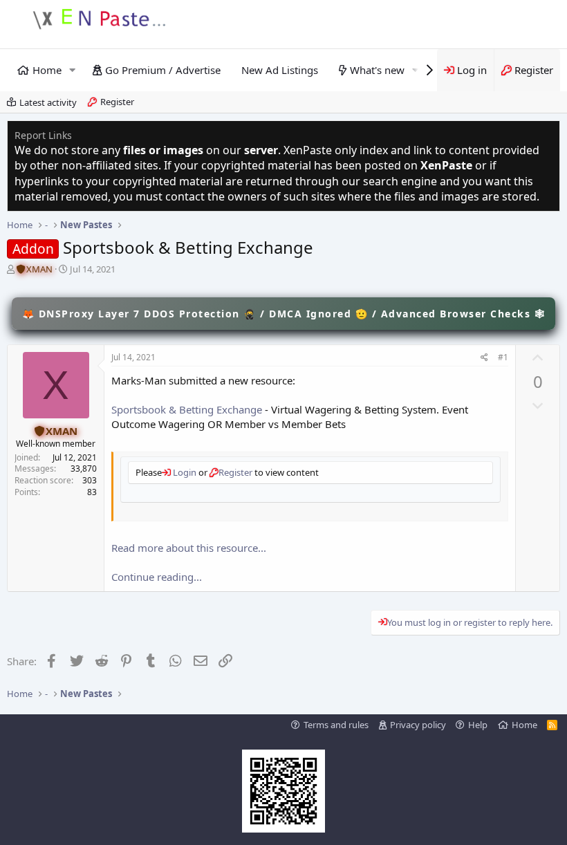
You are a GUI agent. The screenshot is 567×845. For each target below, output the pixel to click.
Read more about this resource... (188, 548)
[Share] (484, 358)
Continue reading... (156, 577)
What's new (377, 70)
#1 (503, 357)
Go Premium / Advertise (163, 70)
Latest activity (48, 102)
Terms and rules (336, 724)
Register (117, 101)
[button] (72, 70)
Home (47, 70)
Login (183, 472)
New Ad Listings (279, 70)
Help (477, 724)
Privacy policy (418, 724)
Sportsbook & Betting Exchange (186, 409)
